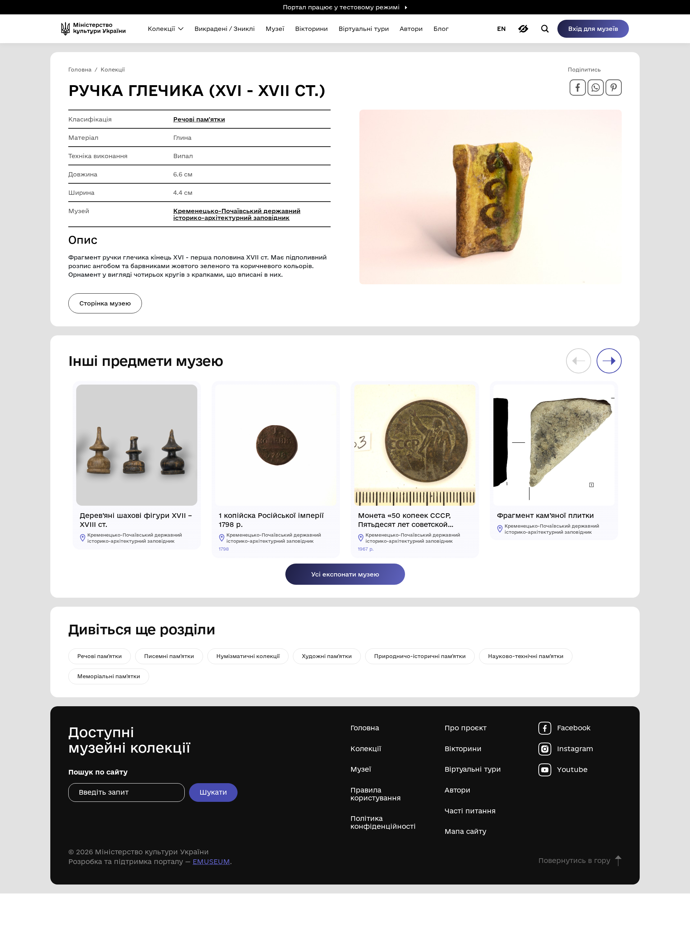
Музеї (360, 769)
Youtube (572, 769)
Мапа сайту (465, 831)
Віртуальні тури (473, 769)
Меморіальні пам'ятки (108, 676)
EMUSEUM (211, 861)
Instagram (575, 749)
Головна (364, 728)
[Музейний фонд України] (96, 29)
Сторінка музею (105, 303)
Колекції (365, 749)
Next (609, 360)
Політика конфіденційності (383, 822)
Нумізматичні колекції (248, 656)
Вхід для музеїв (593, 28)
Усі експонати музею (345, 574)
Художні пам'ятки (327, 656)
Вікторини (463, 749)
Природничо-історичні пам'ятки (420, 656)
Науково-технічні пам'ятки (526, 656)
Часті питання (470, 811)
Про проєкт (466, 728)
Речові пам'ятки (199, 119)
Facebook (573, 728)
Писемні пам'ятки (169, 656)
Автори (457, 790)
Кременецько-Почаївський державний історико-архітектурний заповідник (236, 214)
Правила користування (375, 794)
